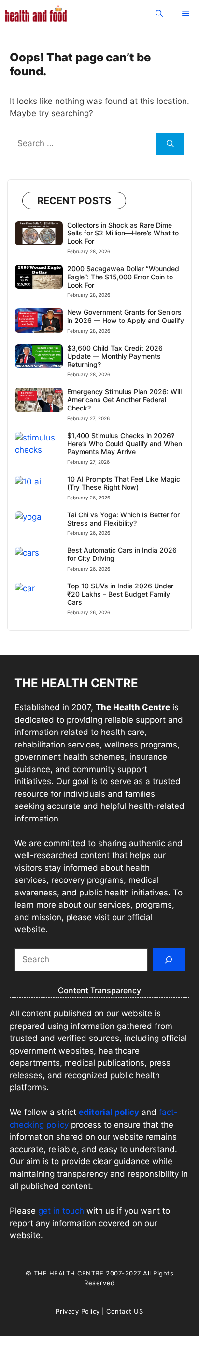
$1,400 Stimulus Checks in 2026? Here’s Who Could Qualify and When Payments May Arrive (124, 443)
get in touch (61, 1211)
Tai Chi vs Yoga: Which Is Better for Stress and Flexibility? (123, 519)
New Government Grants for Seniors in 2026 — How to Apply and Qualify (125, 316)
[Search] (170, 144)
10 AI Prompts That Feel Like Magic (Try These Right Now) (123, 483)
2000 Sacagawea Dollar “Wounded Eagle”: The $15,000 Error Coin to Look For (123, 276)
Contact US (124, 1311)
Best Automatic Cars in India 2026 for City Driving (122, 554)
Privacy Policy (78, 1311)
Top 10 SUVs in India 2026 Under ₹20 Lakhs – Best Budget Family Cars (120, 594)
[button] (159, 13)
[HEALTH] (36, 13)
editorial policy (109, 1112)
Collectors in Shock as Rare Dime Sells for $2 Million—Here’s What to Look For (123, 233)
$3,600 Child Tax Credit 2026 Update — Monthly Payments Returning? (115, 356)
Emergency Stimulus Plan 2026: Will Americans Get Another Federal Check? (124, 399)
